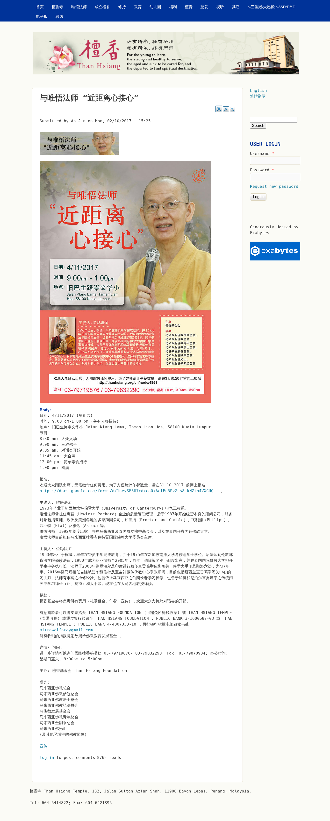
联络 (59, 16)
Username (262, 153)
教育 (138, 7)
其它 (236, 7)
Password (262, 170)
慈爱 (204, 7)
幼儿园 (155, 7)
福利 (173, 7)
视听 (220, 7)
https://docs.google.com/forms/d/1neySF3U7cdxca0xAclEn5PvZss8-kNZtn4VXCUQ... (130, 491)
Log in (47, 757)
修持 (122, 7)
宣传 (43, 746)
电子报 (42, 16)
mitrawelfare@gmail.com (66, 630)
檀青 (189, 7)
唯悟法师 (79, 7)
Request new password (274, 186)
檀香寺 (57, 7)
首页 (40, 7)
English (258, 90)
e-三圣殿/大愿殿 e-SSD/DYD (271, 7)
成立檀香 (102, 7)
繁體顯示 (257, 96)
